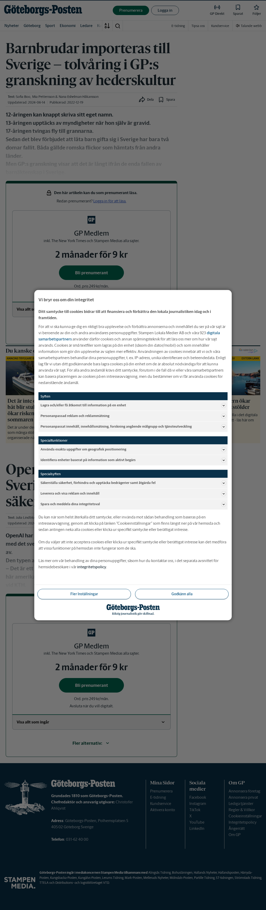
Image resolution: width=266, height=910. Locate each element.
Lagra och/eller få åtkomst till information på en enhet (83, 405)
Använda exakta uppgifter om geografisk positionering (83, 449)
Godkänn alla (181, 593)
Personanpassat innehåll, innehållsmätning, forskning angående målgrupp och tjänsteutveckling (116, 426)
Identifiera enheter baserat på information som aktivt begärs (88, 460)
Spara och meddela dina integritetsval (70, 504)
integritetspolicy (91, 566)
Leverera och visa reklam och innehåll (70, 493)
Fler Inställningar (84, 593)
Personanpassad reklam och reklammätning (75, 416)
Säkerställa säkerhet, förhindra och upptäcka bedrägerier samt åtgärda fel (98, 483)
